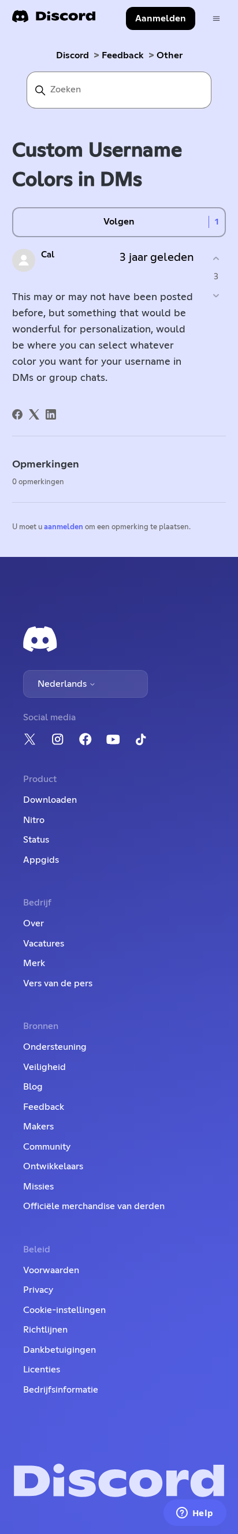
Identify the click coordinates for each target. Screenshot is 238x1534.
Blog (33, 1086)
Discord (72, 55)
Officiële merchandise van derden (94, 1206)
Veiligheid (44, 1067)
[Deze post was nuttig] (216, 259)
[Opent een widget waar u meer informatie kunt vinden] (194, 1513)
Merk (34, 963)
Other (170, 55)
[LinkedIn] (51, 414)
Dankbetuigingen (59, 1350)
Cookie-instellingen (64, 1310)
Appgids (41, 860)
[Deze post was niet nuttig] (216, 295)
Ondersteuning (55, 1047)
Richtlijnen (45, 1329)
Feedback (123, 55)
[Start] (53, 20)
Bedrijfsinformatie (60, 1389)
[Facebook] (17, 414)
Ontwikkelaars (53, 1166)
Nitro (33, 820)
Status (36, 839)
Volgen (119, 221)
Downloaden (50, 800)
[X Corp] (34, 414)
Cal (47, 254)
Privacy (38, 1289)
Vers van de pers (57, 983)
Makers (38, 1126)
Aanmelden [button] (160, 18)
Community (46, 1146)
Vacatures (43, 943)
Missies (38, 1186)
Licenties (41, 1369)
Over (33, 923)
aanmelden (63, 527)
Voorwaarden (51, 1270)
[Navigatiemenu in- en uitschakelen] (216, 19)
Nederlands (63, 684)
